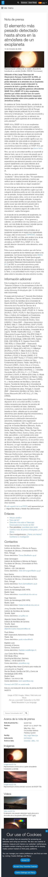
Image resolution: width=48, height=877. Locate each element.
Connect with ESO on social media (17, 684)
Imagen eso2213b (10, 784)
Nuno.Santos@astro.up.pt (28, 584)
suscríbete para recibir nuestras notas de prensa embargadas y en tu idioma (26, 529)
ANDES (40, 255)
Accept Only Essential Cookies (25, 866)
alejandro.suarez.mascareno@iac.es (17, 629)
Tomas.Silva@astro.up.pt (27, 555)
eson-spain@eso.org (26, 681)
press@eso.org (24, 663)
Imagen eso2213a (10, 764)
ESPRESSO (30, 235)
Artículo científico (16, 518)
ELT (6, 264)
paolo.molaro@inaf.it (26, 639)
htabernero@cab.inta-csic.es (29, 605)
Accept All (25, 860)
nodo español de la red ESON (16, 506)
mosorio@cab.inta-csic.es (28, 594)
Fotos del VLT (14, 520)
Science (24, 3)
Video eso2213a (9, 811)
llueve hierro (38, 148)
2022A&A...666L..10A (31, 741)
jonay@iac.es (23, 616)
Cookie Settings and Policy (25, 872)
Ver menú (8, 8)
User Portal (33, 3)
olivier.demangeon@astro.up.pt (30, 571)
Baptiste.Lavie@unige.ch (27, 650)
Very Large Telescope (31, 735)
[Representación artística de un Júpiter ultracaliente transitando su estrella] (24, 59)
